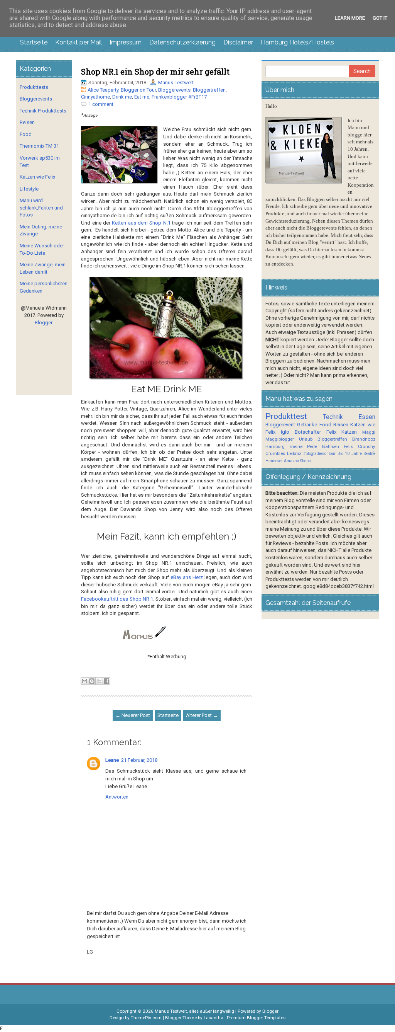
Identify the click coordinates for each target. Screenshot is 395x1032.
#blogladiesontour (319, 453)
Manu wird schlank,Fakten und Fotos (41, 208)
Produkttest (286, 416)
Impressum (126, 42)
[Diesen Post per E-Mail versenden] (84, 681)
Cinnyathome (95, 97)
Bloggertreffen (209, 90)
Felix (331, 432)
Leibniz (294, 453)
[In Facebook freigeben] (106, 681)
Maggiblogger (279, 439)
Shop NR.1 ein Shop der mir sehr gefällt (155, 71)
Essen (366, 417)
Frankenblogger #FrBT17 (179, 97)
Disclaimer (238, 42)
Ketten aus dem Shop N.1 (141, 223)
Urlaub (305, 439)
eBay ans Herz (186, 577)
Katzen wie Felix (37, 177)
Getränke (307, 424)
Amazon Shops (297, 460)
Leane (112, 760)
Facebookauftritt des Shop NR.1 (117, 599)
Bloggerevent (280, 424)
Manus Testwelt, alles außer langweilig (194, 1011)
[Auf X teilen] (99, 681)
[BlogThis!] (92, 681)
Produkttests (34, 87)
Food (26, 134)
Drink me (122, 97)
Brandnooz (363, 439)
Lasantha (213, 1017)
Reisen (27, 122)
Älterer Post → (202, 715)
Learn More (350, 18)
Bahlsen (330, 446)
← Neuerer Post (132, 715)
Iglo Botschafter (301, 432)
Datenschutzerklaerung (182, 42)
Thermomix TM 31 (39, 146)
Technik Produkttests (43, 111)
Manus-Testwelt (175, 82)
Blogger (43, 322)
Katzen (349, 432)
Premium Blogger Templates (256, 1017)
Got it (380, 18)
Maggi (368, 432)
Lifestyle (29, 189)
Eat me (141, 97)
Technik (333, 417)
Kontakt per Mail (78, 42)
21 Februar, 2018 (139, 760)
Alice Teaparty (103, 90)
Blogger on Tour (138, 90)
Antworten (116, 797)
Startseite (33, 42)
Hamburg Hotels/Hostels (297, 42)
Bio (340, 453)
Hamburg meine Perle (291, 446)
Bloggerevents (174, 90)
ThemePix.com (146, 1017)
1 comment (100, 104)
